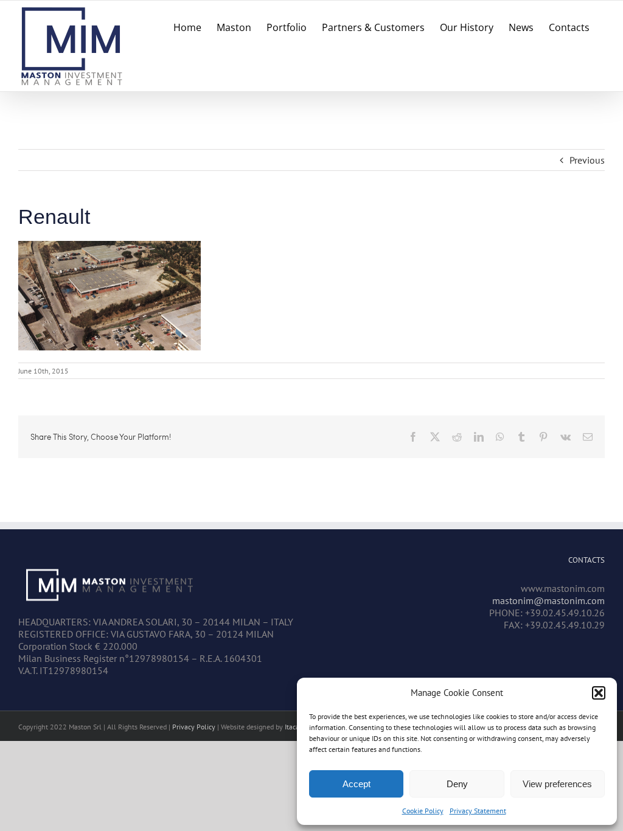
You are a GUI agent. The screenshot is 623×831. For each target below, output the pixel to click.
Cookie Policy (423, 810)
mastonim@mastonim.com (548, 600)
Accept (357, 784)
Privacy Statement (478, 810)
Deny (457, 784)
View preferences (557, 784)
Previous (587, 160)
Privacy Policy (193, 726)
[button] (599, 693)
